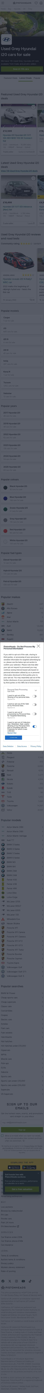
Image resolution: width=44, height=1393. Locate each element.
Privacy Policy (36, 746)
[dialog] (22, 696)
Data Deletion (8, 746)
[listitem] (22, 690)
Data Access (22, 746)
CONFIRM (13, 737)
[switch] (35, 696)
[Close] (39, 647)
